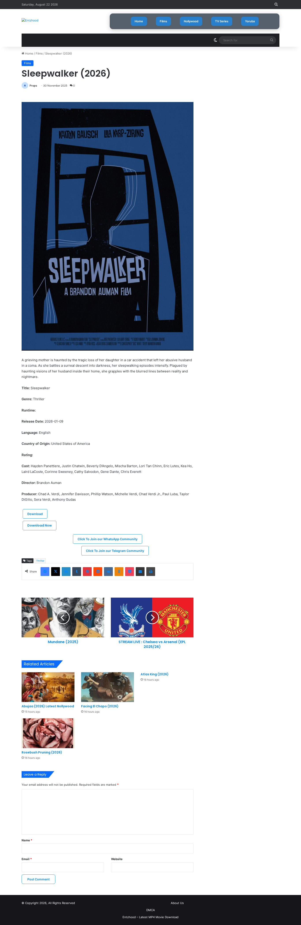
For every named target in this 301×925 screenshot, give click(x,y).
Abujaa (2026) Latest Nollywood (48, 706)
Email (27, 859)
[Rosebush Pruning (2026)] (48, 733)
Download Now (39, 525)
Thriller (40, 560)
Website (117, 859)
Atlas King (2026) (155, 674)
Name (27, 840)
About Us (177, 903)
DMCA (150, 910)
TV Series (221, 21)
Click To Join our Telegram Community (115, 551)
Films (163, 21)
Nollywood (191, 21)
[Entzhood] (30, 20)
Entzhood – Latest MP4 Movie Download (150, 917)
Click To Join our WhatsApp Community (107, 539)
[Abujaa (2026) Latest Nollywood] (48, 687)
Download (35, 514)
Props (33, 85)
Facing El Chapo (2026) (100, 706)
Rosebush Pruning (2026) (42, 752)
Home (139, 21)
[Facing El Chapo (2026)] (107, 687)
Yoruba (250, 21)
